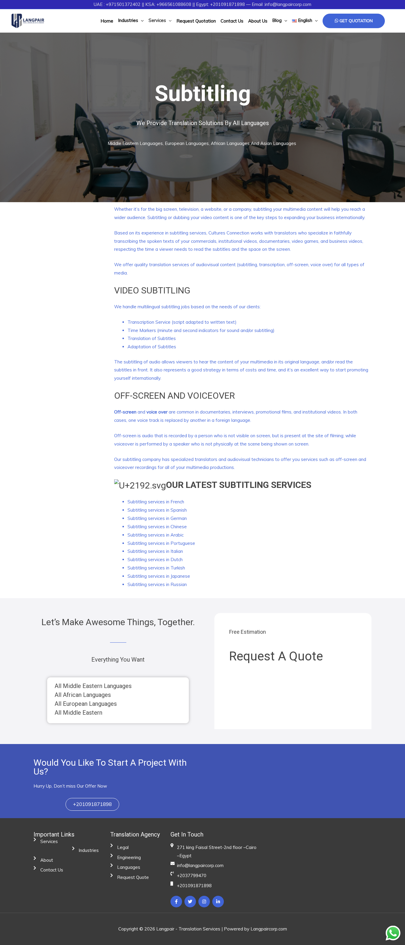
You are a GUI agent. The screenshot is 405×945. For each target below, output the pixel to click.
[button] (92, 804)
